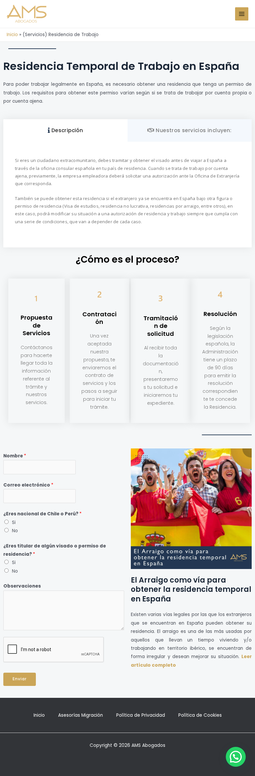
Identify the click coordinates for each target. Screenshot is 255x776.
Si (14, 522)
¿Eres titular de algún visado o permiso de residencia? (54, 550)
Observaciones (22, 586)
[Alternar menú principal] (242, 14)
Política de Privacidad (140, 715)
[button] (236, 757)
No (15, 531)
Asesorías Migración (80, 715)
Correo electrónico (28, 485)
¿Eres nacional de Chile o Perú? (42, 514)
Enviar (20, 679)
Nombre (14, 456)
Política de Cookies (200, 715)
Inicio (12, 34)
